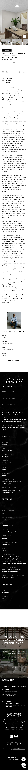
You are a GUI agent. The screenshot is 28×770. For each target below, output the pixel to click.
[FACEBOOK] (11, 743)
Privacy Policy (14, 759)
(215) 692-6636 (9, 695)
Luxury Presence (19, 749)
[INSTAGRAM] (7, 743)
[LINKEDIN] (16, 743)
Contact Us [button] (14, 667)
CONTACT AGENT (14, 360)
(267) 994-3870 (7, 343)
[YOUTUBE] (20, 743)
